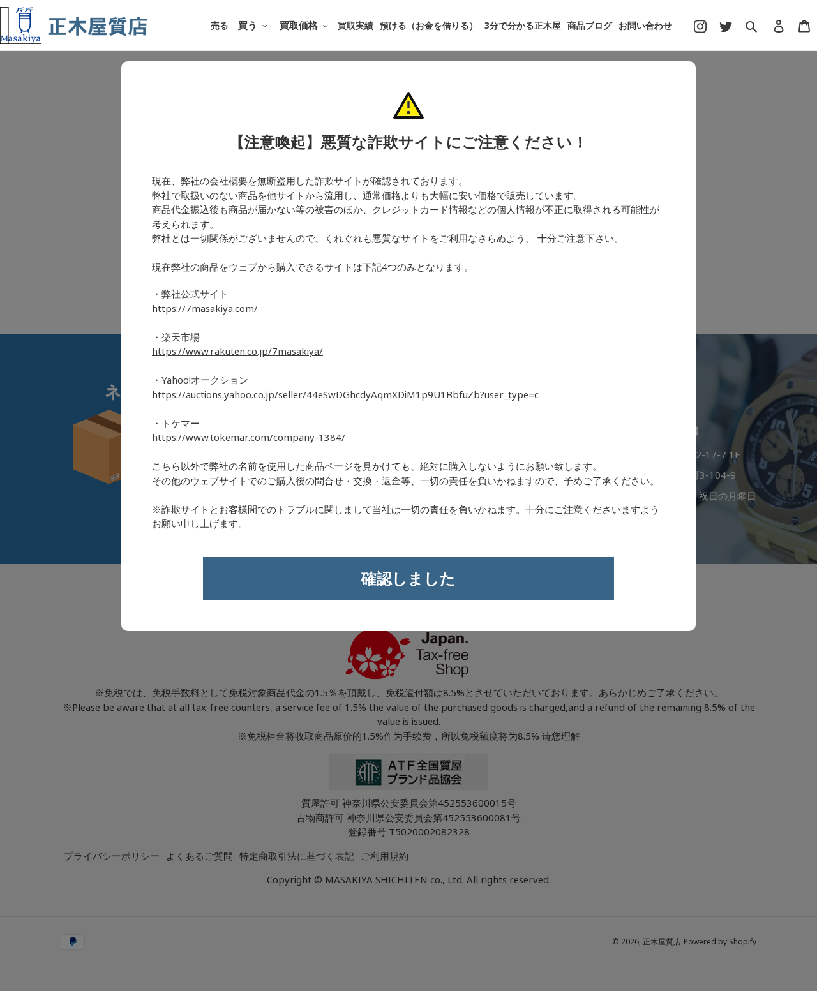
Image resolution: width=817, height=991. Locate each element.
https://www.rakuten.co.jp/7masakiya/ (237, 352)
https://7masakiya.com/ (205, 309)
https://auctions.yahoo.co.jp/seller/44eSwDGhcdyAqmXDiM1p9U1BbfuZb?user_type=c (345, 395)
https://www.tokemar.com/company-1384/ (248, 438)
